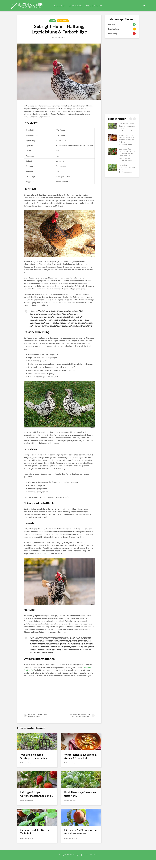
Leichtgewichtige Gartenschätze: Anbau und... (36, 794)
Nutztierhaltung (63, 20)
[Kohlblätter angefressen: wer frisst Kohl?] (81, 779)
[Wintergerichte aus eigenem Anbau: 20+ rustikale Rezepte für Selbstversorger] (81, 742)
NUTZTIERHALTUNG (94, 5)
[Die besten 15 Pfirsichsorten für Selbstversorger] (81, 817)
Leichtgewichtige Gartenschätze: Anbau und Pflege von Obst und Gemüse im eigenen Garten (127, 153)
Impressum (85, 855)
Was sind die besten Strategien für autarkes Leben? (127, 126)
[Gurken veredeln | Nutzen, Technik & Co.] (37, 817)
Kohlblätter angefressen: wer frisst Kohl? (81, 794)
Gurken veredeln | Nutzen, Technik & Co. (35, 831)
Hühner (52, 20)
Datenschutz (93, 855)
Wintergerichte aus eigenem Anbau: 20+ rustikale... (80, 756)
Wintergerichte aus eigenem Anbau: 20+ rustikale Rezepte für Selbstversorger (126, 138)
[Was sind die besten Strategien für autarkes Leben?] (37, 742)
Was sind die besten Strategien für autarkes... (34, 756)
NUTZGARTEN (59, 5)
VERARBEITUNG (75, 5)
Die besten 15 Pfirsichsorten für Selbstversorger (80, 831)
